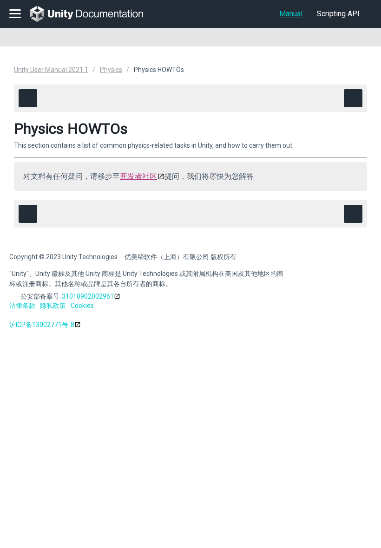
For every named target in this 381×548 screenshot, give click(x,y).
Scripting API (338, 13)
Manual (290, 13)
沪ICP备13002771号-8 (41, 324)
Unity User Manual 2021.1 (51, 69)
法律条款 (22, 305)
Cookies (82, 305)
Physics (111, 69)
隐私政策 (53, 305)
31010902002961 (88, 296)
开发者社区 (138, 176)
